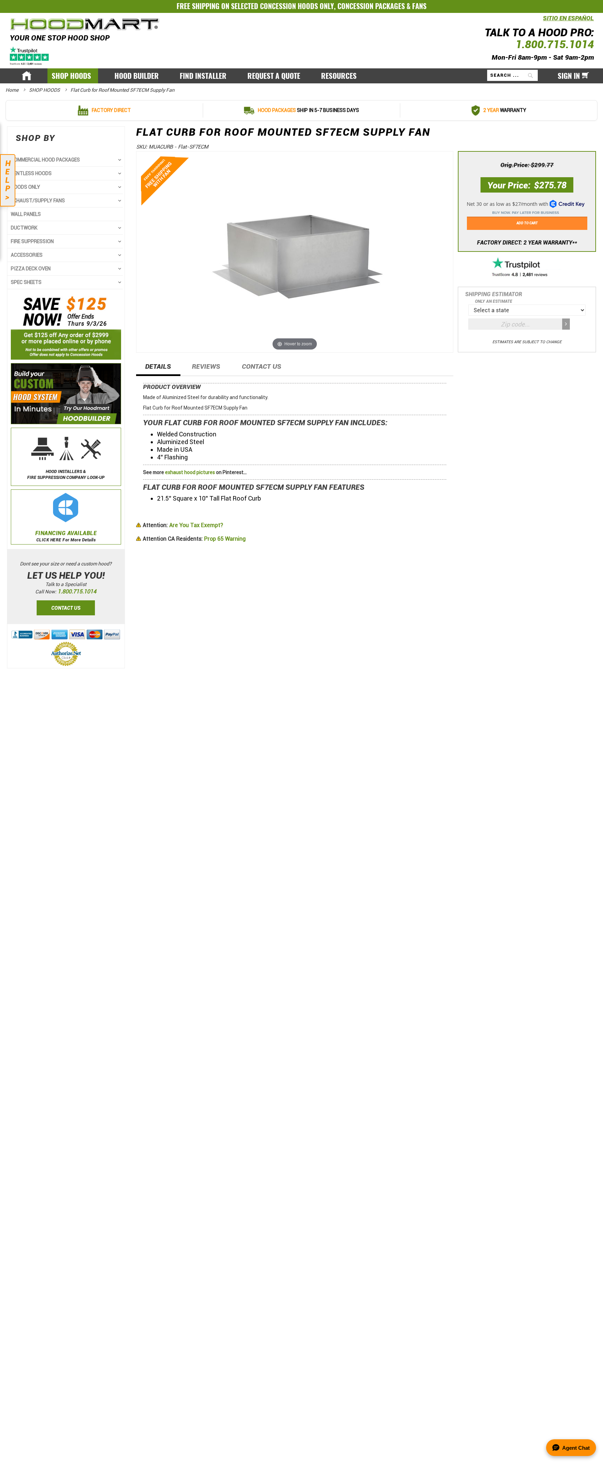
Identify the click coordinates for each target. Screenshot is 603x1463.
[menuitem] (72, 75)
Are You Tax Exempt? (183, 525)
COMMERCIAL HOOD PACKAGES (45, 160)
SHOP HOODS (45, 90)
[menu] (301, 76)
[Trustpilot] (30, 55)
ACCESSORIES (27, 255)
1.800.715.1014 (554, 44)
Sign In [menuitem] (569, 76)
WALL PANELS (26, 214)
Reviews (206, 366)
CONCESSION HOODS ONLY (297, 6)
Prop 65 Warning (194, 538)
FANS (419, 6)
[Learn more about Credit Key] (527, 205)
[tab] (158, 368)
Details (158, 366)
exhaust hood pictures (190, 472)
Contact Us (261, 366)
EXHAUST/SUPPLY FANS (38, 200)
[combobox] (512, 75)
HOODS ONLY (25, 187)
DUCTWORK (24, 228)
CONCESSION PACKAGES (371, 6)
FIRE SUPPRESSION (32, 241)
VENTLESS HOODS (31, 173)
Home (13, 90)
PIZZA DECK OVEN (31, 268)
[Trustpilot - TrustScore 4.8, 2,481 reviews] (527, 267)
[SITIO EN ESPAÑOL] (541, 22)
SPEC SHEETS (26, 282)
